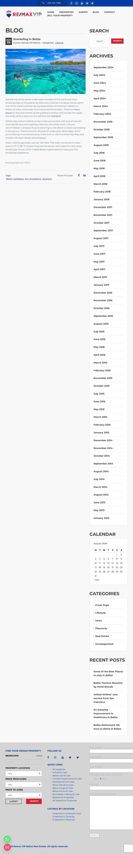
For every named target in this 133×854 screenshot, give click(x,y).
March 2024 (101, 106)
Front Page (102, 605)
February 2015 (102, 424)
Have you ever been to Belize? (106, 775)
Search (34, 801)
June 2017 (99, 253)
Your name (95, 747)
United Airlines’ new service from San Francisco (106, 698)
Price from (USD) (15, 779)
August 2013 (101, 494)
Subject (93, 784)
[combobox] (23, 784)
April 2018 (99, 176)
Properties (66, 12)
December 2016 (103, 292)
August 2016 (101, 323)
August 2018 (101, 145)
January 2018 (101, 199)
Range (39, 756)
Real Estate (102, 636)
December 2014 (103, 440)
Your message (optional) (102, 794)
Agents (83, 12)
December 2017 (103, 207)
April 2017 (99, 269)
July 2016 (99, 331)
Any (10, 773)
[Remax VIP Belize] (23, 14)
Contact (109, 12)
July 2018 (99, 152)
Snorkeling (35, 179)
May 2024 (99, 90)
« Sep (96, 580)
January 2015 (101, 432)
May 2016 (99, 347)
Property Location (17, 768)
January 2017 (101, 285)
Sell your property (60, 15)
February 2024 (102, 114)
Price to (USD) (14, 790)
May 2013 (99, 510)
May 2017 (99, 261)
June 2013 (99, 502)
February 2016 (102, 370)
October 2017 (101, 222)
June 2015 (99, 401)
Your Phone (95, 767)
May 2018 (99, 168)
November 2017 (103, 215)
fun (27, 179)
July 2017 (99, 246)
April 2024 (100, 98)
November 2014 (103, 448)
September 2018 (103, 137)
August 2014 (101, 471)
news (98, 620)
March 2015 (100, 417)
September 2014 (103, 463)
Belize (9, 179)
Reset (14, 801)
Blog (96, 12)
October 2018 (102, 129)
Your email (95, 757)
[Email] (7, 847)
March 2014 (100, 487)
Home (50, 12)
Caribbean (18, 179)
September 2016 (103, 316)
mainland (56, 116)
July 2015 (99, 393)
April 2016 (99, 354)
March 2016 (100, 362)
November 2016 (103, 300)
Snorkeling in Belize (27, 39)
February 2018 (102, 191)
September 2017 (103, 230)
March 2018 (100, 184)
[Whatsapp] (7, 839)
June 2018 (99, 160)
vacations (47, 179)
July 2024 (99, 75)
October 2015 (101, 386)
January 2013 (101, 518)
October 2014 (102, 455)
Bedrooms (12, 755)
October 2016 (101, 308)
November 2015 (103, 378)
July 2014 (99, 479)
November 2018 (103, 121)
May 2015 (99, 409)
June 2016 (99, 339)
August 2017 (101, 238)
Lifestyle (59, 43)
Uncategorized (104, 644)
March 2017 (100, 277)
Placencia (101, 628)
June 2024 (100, 82)
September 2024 (104, 67)
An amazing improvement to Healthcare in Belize (106, 713)
